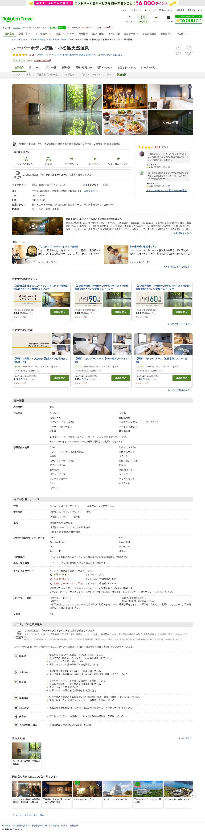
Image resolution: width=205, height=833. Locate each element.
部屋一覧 (66, 67)
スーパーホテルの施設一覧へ (30, 815)
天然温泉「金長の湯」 (48, 74)
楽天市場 (180, 10)
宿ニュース (34, 67)
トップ (16, 74)
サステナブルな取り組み (111, 55)
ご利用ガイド (135, 10)
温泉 (109, 74)
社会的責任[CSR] (40, 825)
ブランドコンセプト (90, 74)
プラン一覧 (50, 67)
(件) (40, 55)
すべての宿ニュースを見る (176, 266)
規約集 (64, 825)
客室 (28, 74)
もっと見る (184, 738)
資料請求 (74, 825)
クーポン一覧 (148, 67)
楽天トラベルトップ (20, 39)
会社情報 (6, 825)
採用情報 (54, 825)
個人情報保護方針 (21, 825)
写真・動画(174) (84, 67)
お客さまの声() (127, 67)
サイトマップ (150, 10)
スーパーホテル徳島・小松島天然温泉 (50, 47)
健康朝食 (69, 74)
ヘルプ (123, 10)
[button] (39, 744)
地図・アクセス (105, 67)
